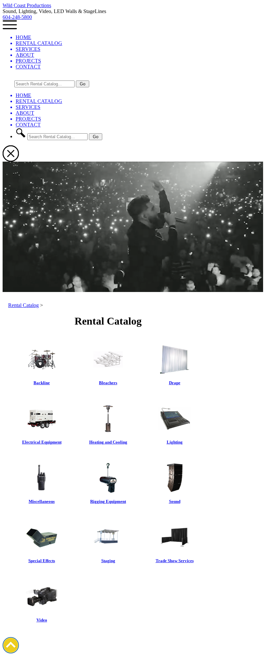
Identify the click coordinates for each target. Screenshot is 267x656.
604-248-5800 (17, 17)
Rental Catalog (23, 305)
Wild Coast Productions (27, 5)
